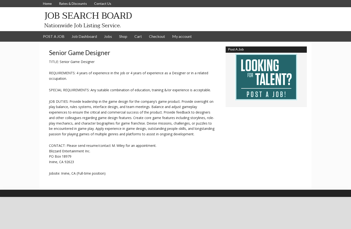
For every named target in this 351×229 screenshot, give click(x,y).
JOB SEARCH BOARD (88, 15)
